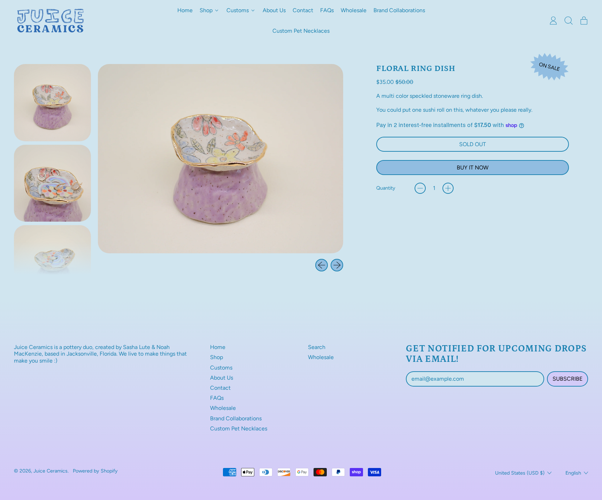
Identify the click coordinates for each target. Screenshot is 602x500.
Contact (303, 10)
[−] (420, 188)
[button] (568, 20)
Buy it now (472, 167)
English (573, 473)
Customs (221, 367)
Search (316, 347)
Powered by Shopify (95, 471)
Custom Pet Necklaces (301, 30)
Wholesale (353, 10)
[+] (448, 188)
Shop (216, 357)
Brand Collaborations (399, 10)
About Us (274, 10)
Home (185, 10)
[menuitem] (52, 102)
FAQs (327, 10)
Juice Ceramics (50, 471)
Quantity (385, 188)
